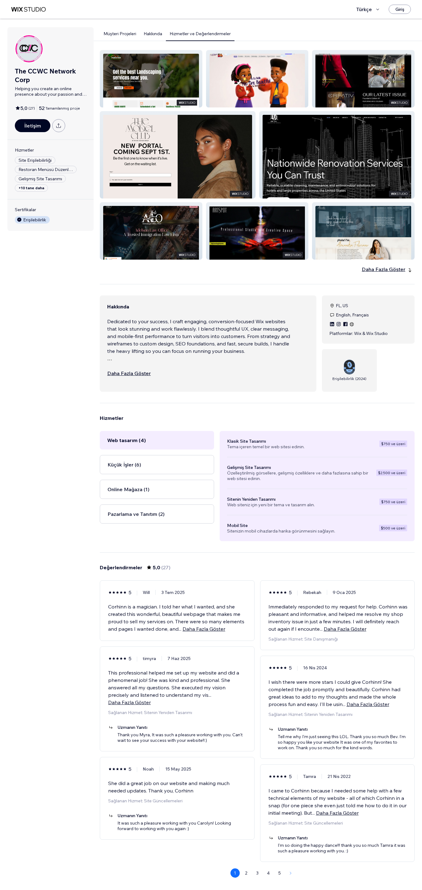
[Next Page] (290, 873)
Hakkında (153, 33)
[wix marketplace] (28, 9)
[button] (151, 78)
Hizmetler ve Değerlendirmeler (200, 33)
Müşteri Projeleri (119, 33)
